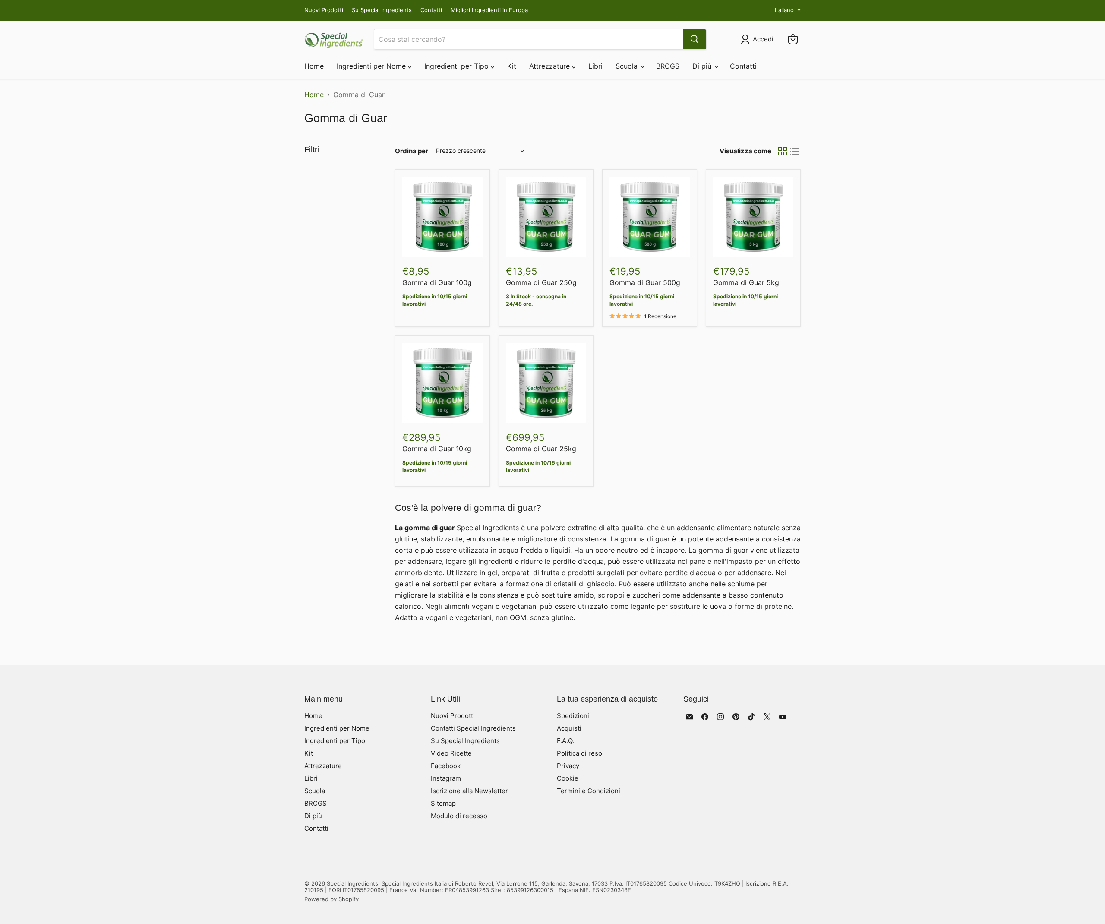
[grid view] (783, 151)
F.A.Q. (565, 741)
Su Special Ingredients (382, 10)
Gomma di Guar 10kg (436, 448)
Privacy (568, 766)
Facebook (446, 766)
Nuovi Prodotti (323, 10)
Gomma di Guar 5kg (746, 282)
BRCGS (667, 66)
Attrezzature (550, 66)
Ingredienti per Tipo (457, 66)
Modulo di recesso (459, 816)
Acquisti (569, 728)
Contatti (431, 10)
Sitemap (443, 803)
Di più (703, 66)
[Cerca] (694, 39)
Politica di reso (579, 753)
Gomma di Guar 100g (437, 282)
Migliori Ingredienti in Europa (489, 10)
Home (314, 66)
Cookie (567, 778)
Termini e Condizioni (588, 791)
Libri (595, 66)
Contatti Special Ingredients (473, 728)
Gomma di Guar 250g (541, 282)
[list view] (795, 151)
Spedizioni (573, 716)
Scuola (628, 66)
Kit (511, 66)
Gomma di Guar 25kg (541, 448)
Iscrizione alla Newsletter (469, 791)
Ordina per (411, 151)
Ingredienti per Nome (372, 66)
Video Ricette (451, 753)
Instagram (446, 778)
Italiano (784, 9)
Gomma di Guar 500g (644, 282)
